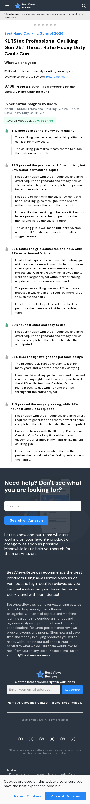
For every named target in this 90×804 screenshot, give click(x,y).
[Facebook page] (20, 733)
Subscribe (72, 690)
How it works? (56, 77)
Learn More (59, 753)
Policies (55, 702)
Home (12, 702)
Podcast (76, 702)
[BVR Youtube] (52, 733)
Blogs (65, 702)
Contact (43, 702)
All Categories (27, 702)
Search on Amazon (26, 520)
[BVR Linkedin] (73, 733)
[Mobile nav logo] (25, 6)
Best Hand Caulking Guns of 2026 (34, 33)
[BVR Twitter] (42, 733)
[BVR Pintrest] (62, 733)
